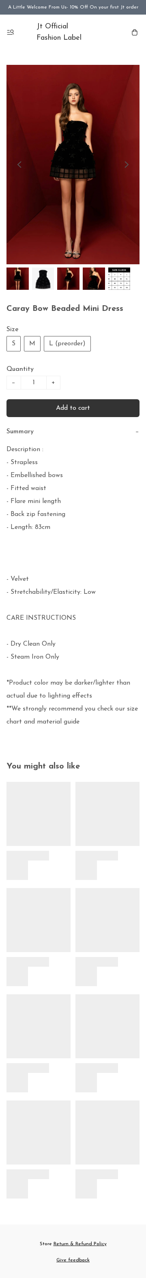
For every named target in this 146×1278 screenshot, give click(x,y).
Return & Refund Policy (80, 1244)
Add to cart (73, 408)
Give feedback (73, 1260)
